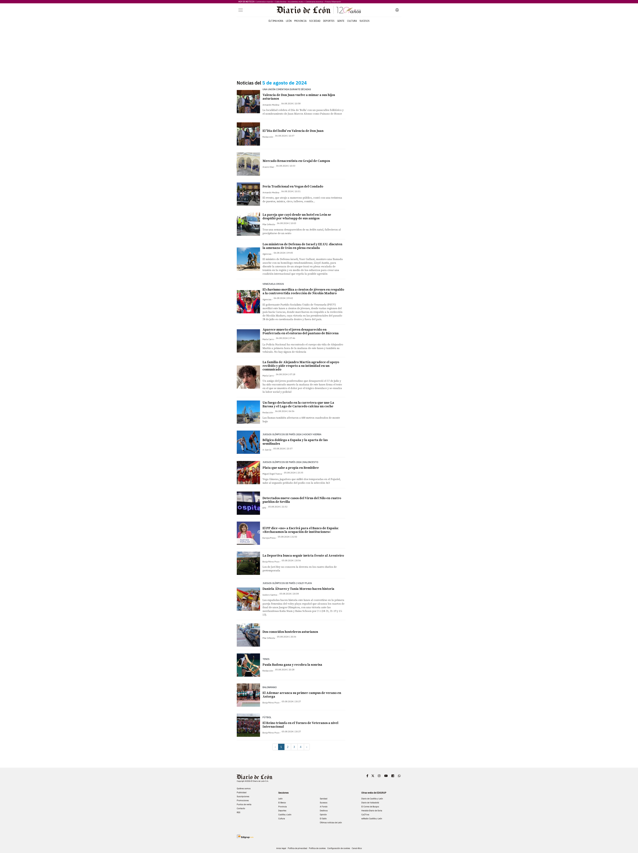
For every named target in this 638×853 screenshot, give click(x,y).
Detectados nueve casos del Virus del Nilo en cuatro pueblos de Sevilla (302, 500)
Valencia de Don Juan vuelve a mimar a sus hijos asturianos (299, 97)
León (289, 20)
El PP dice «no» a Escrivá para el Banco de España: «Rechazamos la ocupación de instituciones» (301, 530)
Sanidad (323, 799)
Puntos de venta (244, 804)
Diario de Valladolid (370, 803)
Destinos (324, 810)
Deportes (328, 20)
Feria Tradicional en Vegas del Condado (293, 186)
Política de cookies (317, 848)
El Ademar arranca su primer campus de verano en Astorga (302, 695)
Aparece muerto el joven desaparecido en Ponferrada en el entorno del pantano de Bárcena (301, 331)
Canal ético (357, 848)
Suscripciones (243, 796)
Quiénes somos (244, 788)
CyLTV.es (365, 814)
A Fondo (323, 807)
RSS (238, 812)
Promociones (243, 800)
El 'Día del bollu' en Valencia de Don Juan (293, 131)
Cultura (352, 20)
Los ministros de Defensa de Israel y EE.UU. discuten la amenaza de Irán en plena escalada (302, 246)
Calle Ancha (280, 1)
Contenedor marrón (264, 1)
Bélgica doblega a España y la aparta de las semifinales (295, 442)
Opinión (323, 814)
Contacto (241, 808)
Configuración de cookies (338, 848)
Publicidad (241, 792)
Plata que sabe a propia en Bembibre (291, 468)
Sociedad (314, 20)
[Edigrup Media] (245, 836)
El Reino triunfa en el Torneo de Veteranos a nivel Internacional (300, 725)
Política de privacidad (297, 848)
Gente (340, 20)
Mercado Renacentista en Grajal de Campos (296, 161)
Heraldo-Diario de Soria (371, 810)
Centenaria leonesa (314, 1)
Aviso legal (281, 848)
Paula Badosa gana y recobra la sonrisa (292, 665)
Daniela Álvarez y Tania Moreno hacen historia (298, 589)
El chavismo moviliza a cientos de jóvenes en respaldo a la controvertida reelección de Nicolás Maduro (303, 291)
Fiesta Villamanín (333, 1)
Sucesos (365, 20)
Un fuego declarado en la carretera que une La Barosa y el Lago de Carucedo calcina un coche (298, 404)
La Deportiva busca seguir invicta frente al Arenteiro (303, 556)
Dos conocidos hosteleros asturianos (290, 632)
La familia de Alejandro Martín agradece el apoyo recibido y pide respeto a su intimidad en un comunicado (301, 366)
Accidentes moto (295, 1)
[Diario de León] (319, 10)
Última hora (275, 20)
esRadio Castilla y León (371, 818)
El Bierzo (282, 803)
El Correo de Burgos (370, 807)
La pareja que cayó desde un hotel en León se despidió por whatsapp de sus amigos (297, 217)
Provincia (300, 20)
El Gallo (323, 818)
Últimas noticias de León (331, 822)
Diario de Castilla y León (372, 799)
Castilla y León (284, 814)
